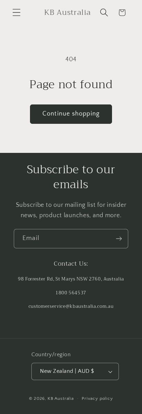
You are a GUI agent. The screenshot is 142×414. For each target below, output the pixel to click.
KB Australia (61, 398)
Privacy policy (97, 398)
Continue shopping (71, 113)
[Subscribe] (119, 238)
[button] (17, 12)
